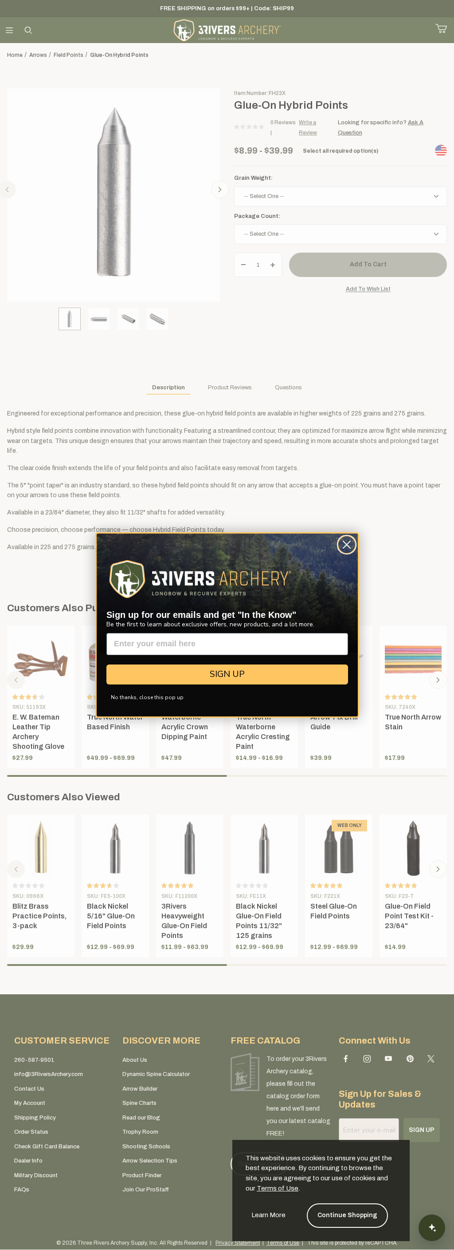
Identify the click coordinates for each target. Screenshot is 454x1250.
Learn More (268, 1214)
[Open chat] (432, 1227)
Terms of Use (277, 1188)
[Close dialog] (347, 545)
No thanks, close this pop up (147, 697)
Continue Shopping (347, 1215)
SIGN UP (227, 674)
